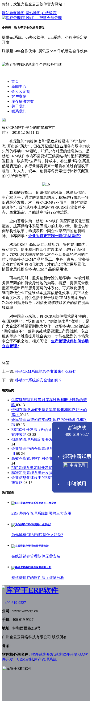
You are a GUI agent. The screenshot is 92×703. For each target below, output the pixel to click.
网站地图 (33, 13)
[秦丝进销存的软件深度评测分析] (31, 567)
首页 (15, 82)
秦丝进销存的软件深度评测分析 (37, 578)
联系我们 (18, 111)
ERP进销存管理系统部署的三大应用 (41, 513)
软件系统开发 (42, 654)
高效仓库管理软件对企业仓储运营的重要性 (47, 459)
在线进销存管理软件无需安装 (35, 556)
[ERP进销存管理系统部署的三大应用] (34, 502)
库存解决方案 (22, 101)
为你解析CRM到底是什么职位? (37, 535)
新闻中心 (18, 87)
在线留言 (49, 13)
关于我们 (18, 106)
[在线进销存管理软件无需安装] (30, 545)
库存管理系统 (45, 659)
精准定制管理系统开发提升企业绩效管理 (45, 473)
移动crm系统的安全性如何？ (38, 380)
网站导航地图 (13, 13)
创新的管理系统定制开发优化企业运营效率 (47, 439)
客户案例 (18, 96)
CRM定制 (25, 659)
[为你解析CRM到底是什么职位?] (31, 524)
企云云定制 (20, 91)
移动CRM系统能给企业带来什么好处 (45, 371)
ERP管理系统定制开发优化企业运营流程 (45, 468)
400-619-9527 (14, 603)
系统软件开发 (66, 654)
